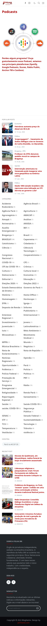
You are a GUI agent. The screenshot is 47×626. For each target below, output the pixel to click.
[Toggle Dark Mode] (34, 3)
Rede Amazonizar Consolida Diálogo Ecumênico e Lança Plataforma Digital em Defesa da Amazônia (29, 503)
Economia (18, 124)
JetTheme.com (23, 623)
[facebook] (25, 2)
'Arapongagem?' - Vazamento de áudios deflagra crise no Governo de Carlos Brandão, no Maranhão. (29, 141)
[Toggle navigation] (43, 3)
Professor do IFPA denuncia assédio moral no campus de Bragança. (27, 156)
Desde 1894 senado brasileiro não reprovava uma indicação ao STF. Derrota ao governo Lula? (29, 188)
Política (17, 136)
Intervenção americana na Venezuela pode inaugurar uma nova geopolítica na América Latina (28, 172)
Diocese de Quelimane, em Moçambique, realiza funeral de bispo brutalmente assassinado (28, 458)
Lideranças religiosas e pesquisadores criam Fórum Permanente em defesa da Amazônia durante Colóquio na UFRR (28, 473)
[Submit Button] (37, 608)
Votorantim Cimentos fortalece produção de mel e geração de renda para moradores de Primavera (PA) (28, 517)
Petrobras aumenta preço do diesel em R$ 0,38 (27, 127)
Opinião (17, 166)
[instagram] (29, 2)
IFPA (24, 151)
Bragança (18, 151)
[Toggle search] (39, 3)
